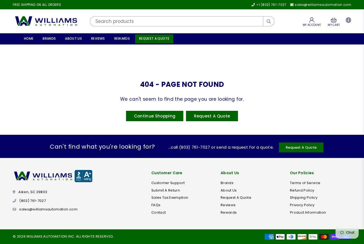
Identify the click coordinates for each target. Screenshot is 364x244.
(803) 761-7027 (32, 200)
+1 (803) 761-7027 (271, 4)
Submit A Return (165, 190)
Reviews (98, 38)
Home (28, 38)
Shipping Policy (303, 197)
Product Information (308, 212)
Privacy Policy (302, 205)
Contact (158, 212)
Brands (49, 38)
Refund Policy (302, 190)
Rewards (122, 38)
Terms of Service (305, 182)
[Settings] (347, 21)
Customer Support (168, 182)
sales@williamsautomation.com (322, 4)
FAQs (155, 205)
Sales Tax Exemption (169, 197)
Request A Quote (154, 38)
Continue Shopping (155, 116)
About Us (73, 38)
